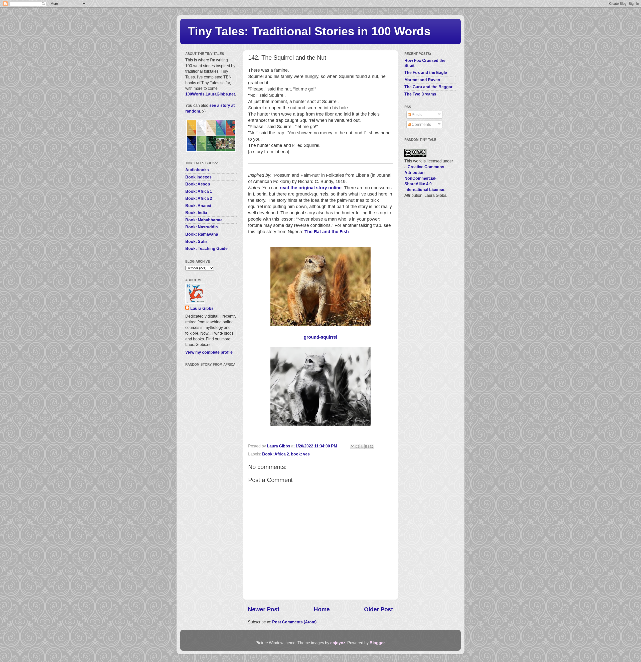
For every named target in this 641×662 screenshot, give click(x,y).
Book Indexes (198, 177)
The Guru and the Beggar (428, 86)
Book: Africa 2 (275, 454)
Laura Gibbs (202, 308)
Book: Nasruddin (201, 227)
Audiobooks (197, 169)
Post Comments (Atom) (294, 622)
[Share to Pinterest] (371, 446)
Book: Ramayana (201, 234)
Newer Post (263, 609)
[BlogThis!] (357, 446)
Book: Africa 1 (198, 191)
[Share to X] (362, 446)
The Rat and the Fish (326, 231)
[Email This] (352, 446)
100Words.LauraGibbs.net (210, 94)
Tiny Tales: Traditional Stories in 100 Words (309, 31)
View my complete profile (209, 352)
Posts (416, 114)
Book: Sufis (196, 241)
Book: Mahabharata (204, 220)
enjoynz (337, 642)
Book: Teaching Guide (206, 248)
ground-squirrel (320, 337)
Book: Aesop (197, 184)
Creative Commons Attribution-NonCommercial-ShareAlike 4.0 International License (424, 178)
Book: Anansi (198, 205)
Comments (421, 124)
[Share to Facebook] (366, 446)
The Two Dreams (420, 94)
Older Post (378, 609)
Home (322, 609)
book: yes (300, 454)
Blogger (377, 642)
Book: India (196, 212)
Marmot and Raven (422, 79)
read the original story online (311, 187)
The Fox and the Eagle (425, 72)
